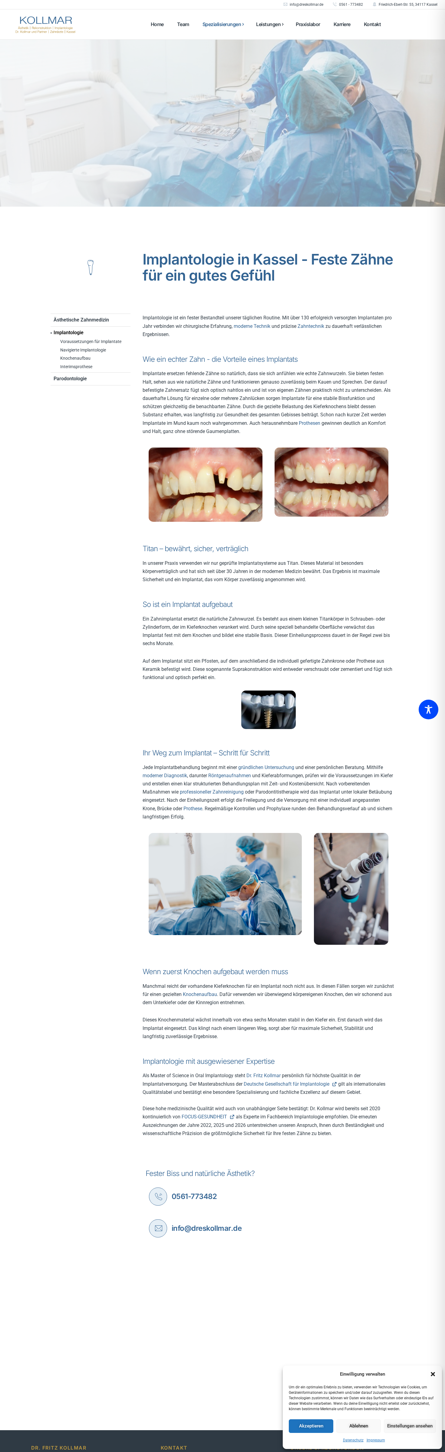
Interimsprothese (76, 366)
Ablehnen (358, 1426)
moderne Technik (252, 326)
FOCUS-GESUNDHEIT (205, 1117)
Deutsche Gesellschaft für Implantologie (287, 1084)
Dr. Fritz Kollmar (263, 1075)
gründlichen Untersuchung (266, 767)
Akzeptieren (311, 1426)
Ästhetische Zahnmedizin (81, 320)
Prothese (192, 808)
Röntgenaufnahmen (229, 775)
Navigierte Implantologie (83, 350)
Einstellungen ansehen (410, 1426)
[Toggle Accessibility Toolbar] (428, 709)
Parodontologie (70, 378)
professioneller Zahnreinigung (212, 792)
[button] (433, 1374)
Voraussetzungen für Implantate (90, 341)
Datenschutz (353, 1440)
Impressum (376, 1440)
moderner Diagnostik (165, 775)
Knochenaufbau (75, 358)
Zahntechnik (311, 326)
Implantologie (69, 332)
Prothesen (309, 423)
